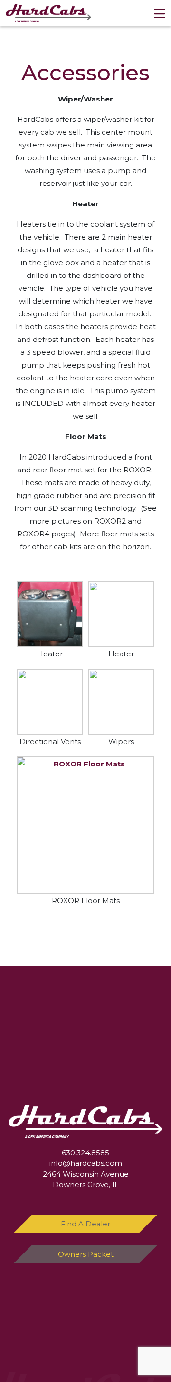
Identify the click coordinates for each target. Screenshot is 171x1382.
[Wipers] (121, 702)
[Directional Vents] (50, 702)
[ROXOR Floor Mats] (85, 825)
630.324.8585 (85, 1152)
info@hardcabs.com (85, 1163)
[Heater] (50, 614)
